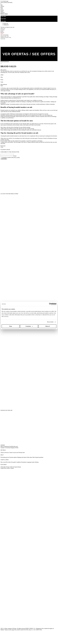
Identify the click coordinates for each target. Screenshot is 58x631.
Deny (10, 326)
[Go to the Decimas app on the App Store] (29, 401)
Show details (50, 322)
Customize (28, 326)
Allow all (47, 326)
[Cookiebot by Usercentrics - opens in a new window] (50, 304)
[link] (3, 38)
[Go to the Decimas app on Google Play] (29, 384)
